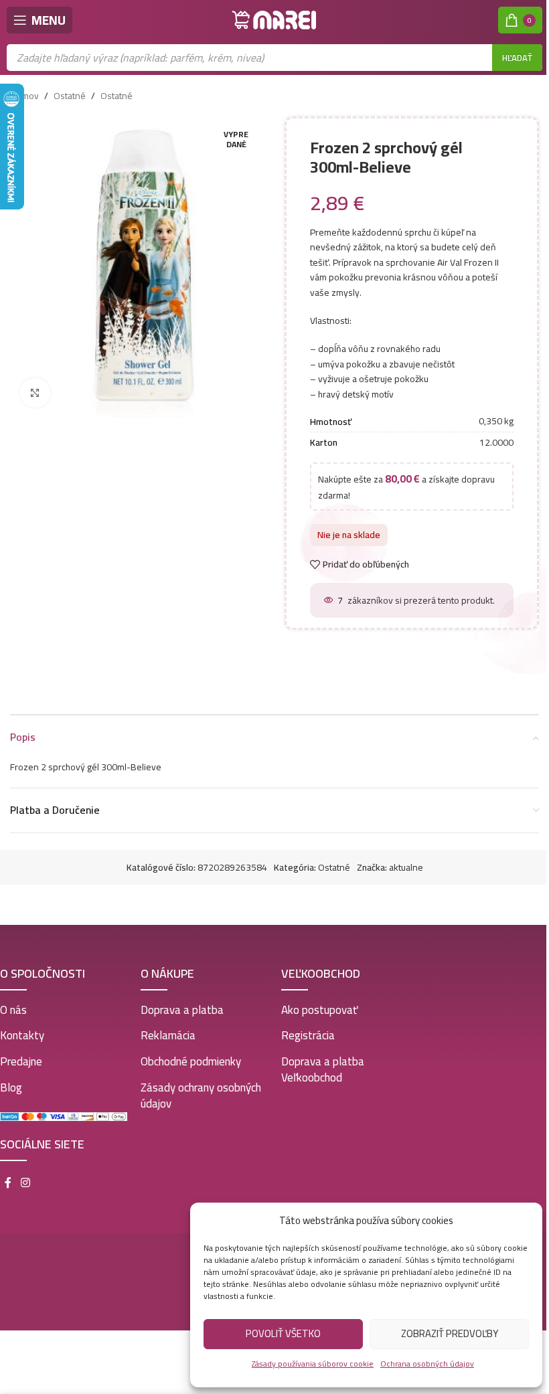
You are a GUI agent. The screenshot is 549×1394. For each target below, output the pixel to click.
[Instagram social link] (25, 1183)
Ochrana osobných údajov (427, 1363)
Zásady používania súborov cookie (313, 1363)
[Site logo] (274, 19)
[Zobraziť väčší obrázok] (35, 393)
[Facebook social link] (8, 1183)
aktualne (406, 867)
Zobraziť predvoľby (449, 1333)
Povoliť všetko (283, 1333)
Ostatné (70, 95)
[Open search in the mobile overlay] (274, 57)
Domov (24, 95)
